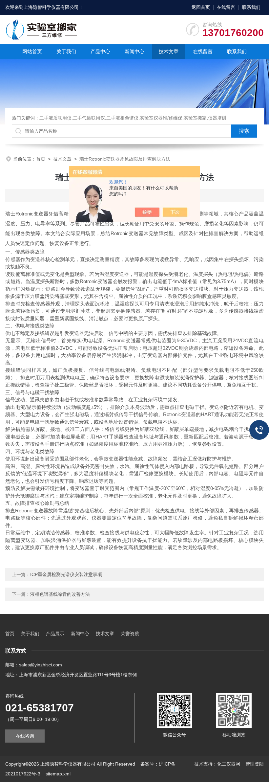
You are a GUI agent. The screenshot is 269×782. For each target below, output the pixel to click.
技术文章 (168, 51)
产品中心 (100, 51)
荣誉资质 (130, 633)
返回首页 (201, 7)
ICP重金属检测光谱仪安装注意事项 (66, 574)
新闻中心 (134, 51)
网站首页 (32, 51)
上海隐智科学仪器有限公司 (51, 7)
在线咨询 (25, 736)
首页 (40, 159)
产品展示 (55, 633)
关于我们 (66, 51)
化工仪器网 (228, 764)
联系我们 (251, 7)
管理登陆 (254, 764)
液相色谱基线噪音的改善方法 (60, 594)
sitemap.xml (58, 773)
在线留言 (226, 7)
